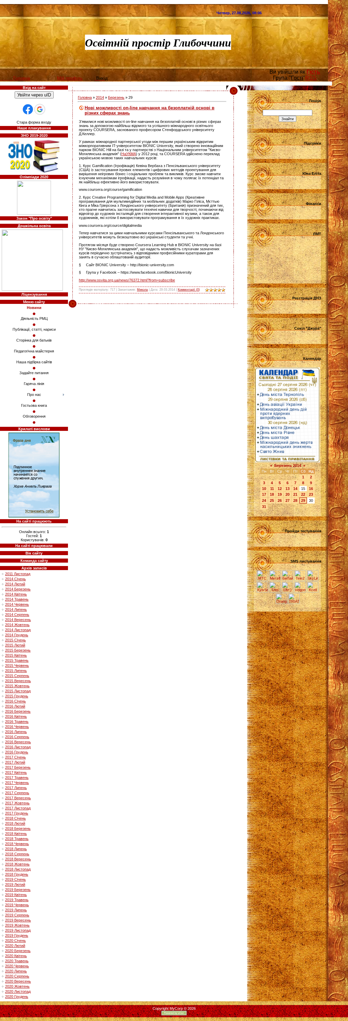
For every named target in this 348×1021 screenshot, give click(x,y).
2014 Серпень (17, 615)
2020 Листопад (18, 991)
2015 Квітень (16, 655)
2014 (100, 97)
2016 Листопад (18, 747)
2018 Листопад (18, 869)
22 (303, 494)
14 (295, 489)
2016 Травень (17, 721)
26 (280, 500)
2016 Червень (17, 727)
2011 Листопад (17, 574)
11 (272, 489)
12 (280, 489)
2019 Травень (17, 900)
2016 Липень (16, 732)
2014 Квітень (16, 594)
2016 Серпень (17, 737)
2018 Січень (15, 818)
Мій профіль (70, 78)
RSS (311, 78)
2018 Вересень (18, 859)
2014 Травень (17, 599)
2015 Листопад (18, 691)
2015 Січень (15, 640)
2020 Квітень (16, 956)
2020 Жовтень (17, 986)
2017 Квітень (16, 772)
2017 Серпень (17, 793)
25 (272, 500)
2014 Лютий (15, 584)
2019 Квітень (16, 895)
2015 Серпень (17, 676)
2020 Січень (15, 940)
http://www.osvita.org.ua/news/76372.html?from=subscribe (127, 280)
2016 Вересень (18, 742)
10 (264, 489)
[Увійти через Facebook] (28, 109)
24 (264, 500)
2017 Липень (16, 788)
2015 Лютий (15, 645)
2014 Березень (18, 589)
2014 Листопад (18, 630)
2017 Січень (15, 757)
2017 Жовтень (17, 803)
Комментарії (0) (189, 289)
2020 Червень (17, 966)
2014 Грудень (16, 635)
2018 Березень (18, 828)
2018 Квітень (16, 834)
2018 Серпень (17, 854)
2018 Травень (17, 839)
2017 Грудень (16, 813)
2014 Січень (15, 579)
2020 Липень (16, 971)
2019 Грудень (16, 935)
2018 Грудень (16, 874)
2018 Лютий (15, 823)
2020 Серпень (17, 976)
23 (311, 494)
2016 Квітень (16, 716)
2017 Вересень (18, 798)
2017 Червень (17, 783)
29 (303, 500)
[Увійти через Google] (39, 109)
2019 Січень (15, 879)
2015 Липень (16, 671)
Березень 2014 (287, 465)
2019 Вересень (18, 920)
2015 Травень (17, 660)
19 (280, 494)
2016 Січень (15, 701)
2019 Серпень (17, 915)
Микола (142, 289)
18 (272, 494)
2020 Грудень (16, 997)
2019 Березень (18, 890)
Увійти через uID (34, 94)
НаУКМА (128, 154)
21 (295, 494)
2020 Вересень (18, 981)
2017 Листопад (18, 808)
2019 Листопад (18, 930)
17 (264, 494)
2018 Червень (17, 844)
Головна (85, 97)
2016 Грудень (16, 752)
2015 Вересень (18, 681)
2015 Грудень (16, 696)
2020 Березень (18, 951)
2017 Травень (17, 778)
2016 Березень (18, 711)
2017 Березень (18, 767)
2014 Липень (16, 609)
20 (287, 494)
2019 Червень (17, 905)
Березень (116, 97)
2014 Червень (17, 604)
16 (311, 489)
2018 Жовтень (17, 864)
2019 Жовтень (17, 925)
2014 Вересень (18, 620)
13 (287, 489)
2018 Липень (16, 849)
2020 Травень (17, 961)
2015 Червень (17, 665)
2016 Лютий (15, 706)
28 (295, 500)
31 (264, 507)
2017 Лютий (15, 762)
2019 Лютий (15, 884)
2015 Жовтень (17, 686)
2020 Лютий (15, 946)
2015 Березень (18, 650)
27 (287, 500)
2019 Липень (16, 910)
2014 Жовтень (17, 625)
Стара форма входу (34, 122)
